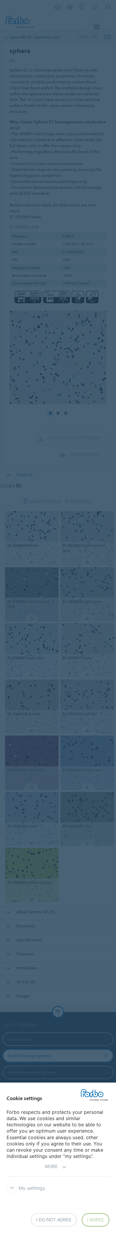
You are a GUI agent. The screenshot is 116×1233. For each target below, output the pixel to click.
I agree (95, 1220)
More (51, 1166)
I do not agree (53, 1220)
